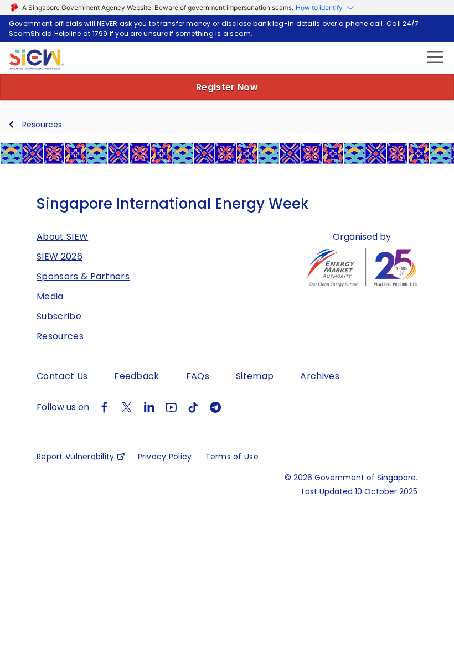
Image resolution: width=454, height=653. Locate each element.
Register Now (227, 87)
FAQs (197, 376)
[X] (126, 407)
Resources (42, 124)
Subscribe (59, 316)
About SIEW (62, 236)
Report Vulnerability (76, 456)
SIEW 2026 (59, 256)
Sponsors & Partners (83, 276)
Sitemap (255, 376)
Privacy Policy (165, 456)
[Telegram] (215, 407)
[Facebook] (104, 407)
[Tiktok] (193, 407)
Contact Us (62, 376)
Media (50, 296)
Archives (319, 376)
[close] (433, 56)
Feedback (136, 376)
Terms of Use (232, 456)
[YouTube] (171, 407)
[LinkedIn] (149, 407)
